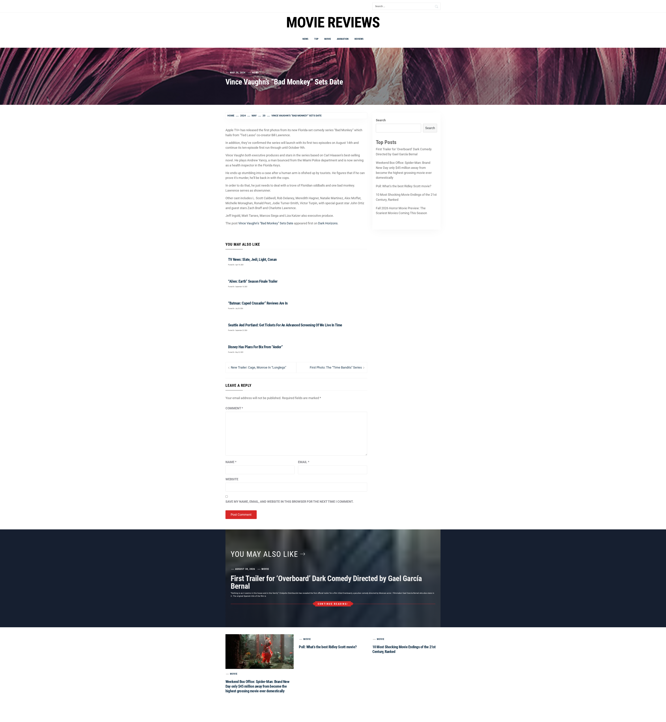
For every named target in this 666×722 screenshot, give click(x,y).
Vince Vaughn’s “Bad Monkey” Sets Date (265, 223)
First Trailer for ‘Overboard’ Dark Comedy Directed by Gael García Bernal (404, 151)
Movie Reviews (333, 22)
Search (381, 120)
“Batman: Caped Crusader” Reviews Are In (258, 303)
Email (303, 462)
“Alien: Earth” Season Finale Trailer (253, 281)
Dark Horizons (328, 223)
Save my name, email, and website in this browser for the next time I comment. (289, 501)
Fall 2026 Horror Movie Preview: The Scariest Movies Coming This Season (401, 210)
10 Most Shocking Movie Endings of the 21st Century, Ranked (406, 197)
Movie (327, 38)
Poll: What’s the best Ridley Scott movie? (403, 186)
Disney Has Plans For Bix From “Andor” (255, 347)
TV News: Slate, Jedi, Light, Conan (252, 259)
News (305, 38)
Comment (234, 408)
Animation (343, 38)
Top (316, 38)
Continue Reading (332, 603)
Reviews (359, 38)
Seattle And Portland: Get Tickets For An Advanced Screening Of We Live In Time (285, 325)
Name (230, 462)
